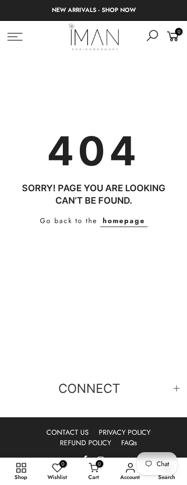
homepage (124, 221)
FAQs (129, 443)
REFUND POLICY (85, 443)
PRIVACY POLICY (125, 432)
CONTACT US (67, 432)
